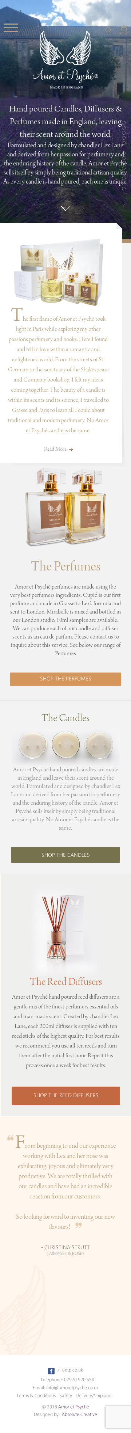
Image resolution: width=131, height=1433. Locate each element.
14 (124, 188)
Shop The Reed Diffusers (66, 1096)
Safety (65, 1396)
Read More (55, 449)
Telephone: (51, 1380)
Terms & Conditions (36, 1396)
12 (124, 178)
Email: (39, 1388)
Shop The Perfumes (65, 679)
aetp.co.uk (72, 1370)
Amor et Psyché (73, 1407)
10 (124, 168)
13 (124, 183)
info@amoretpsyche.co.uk (72, 1388)
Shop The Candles (65, 855)
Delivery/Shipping (93, 1396)
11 (124, 173)
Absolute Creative (79, 1414)
